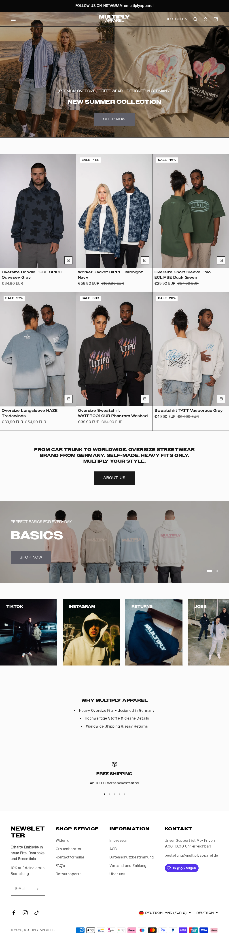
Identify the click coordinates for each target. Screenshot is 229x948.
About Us (114, 478)
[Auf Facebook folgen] (14, 913)
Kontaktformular (70, 857)
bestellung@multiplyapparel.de (191, 855)
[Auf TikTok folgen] (37, 913)
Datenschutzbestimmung (132, 857)
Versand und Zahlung (128, 866)
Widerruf (63, 840)
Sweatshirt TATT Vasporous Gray (189, 410)
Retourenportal (69, 874)
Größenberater (69, 849)
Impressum (119, 840)
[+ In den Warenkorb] (68, 260)
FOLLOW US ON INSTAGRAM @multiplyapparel (114, 6)
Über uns (117, 874)
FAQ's (60, 866)
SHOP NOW (114, 119)
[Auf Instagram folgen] (25, 913)
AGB (113, 849)
